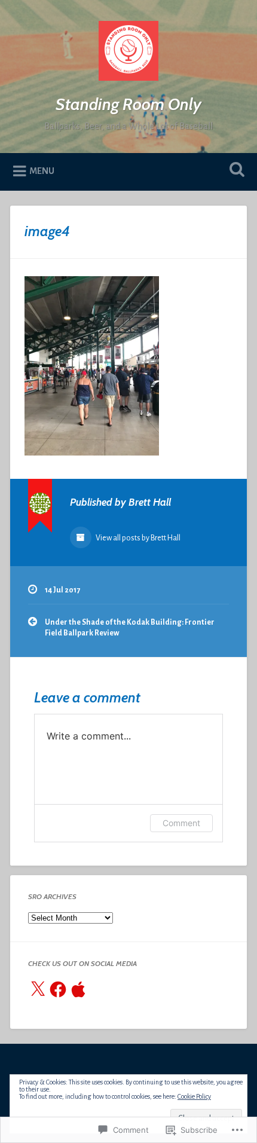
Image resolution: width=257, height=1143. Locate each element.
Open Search (234, 170)
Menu (41, 171)
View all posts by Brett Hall (137, 538)
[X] (37, 989)
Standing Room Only (128, 104)
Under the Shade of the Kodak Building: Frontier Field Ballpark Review (130, 627)
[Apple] (78, 989)
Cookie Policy (194, 1096)
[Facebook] (58, 989)
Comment (181, 823)
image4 (47, 231)
